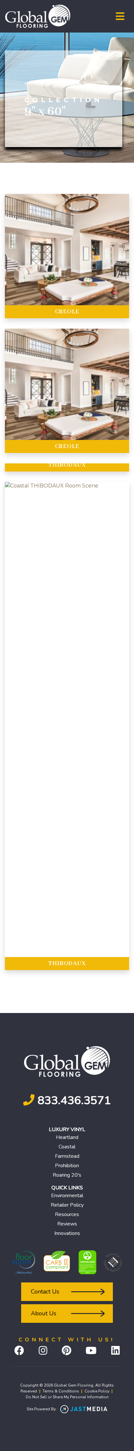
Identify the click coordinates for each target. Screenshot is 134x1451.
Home (31, 84)
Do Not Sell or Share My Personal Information (67, 1397)
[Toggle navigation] (120, 16)
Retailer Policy (67, 1205)
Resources (67, 1214)
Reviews (67, 1223)
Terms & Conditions (61, 1391)
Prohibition (67, 1165)
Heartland (67, 1137)
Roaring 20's (67, 1175)
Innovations (67, 1233)
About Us (43, 1313)
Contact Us (45, 1291)
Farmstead (67, 1156)
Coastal (67, 1146)
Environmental (67, 1195)
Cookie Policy (97, 1391)
